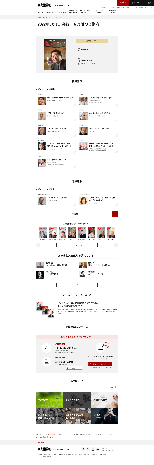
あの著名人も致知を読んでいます (82, 434)
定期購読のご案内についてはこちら (101, 367)
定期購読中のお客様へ (112, 12)
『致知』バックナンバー (64, 434)
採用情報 (61, 454)
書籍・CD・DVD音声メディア (85, 12)
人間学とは (109, 434)
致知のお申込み (51, 13)
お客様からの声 (99, 434)
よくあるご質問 (46, 454)
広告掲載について (94, 454)
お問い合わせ (103, 454)
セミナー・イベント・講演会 (99, 12)
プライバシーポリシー (84, 454)
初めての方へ (39, 434)
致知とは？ (41, 13)
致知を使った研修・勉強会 (73, 12)
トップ (39, 17)
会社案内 (40, 454)
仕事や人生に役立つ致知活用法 (44, 437)
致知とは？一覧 (112, 387)
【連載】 (74, 214)
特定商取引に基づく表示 (71, 454)
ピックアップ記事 (40, 442)
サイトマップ (55, 454)
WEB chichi (62, 13)
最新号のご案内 (50, 434)
